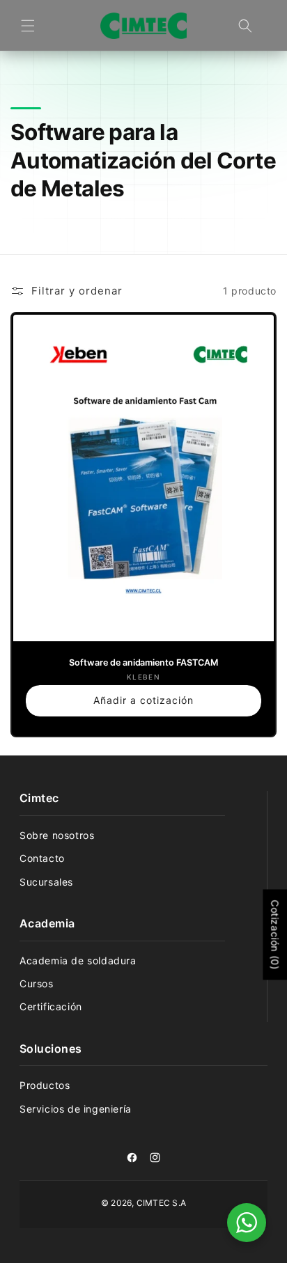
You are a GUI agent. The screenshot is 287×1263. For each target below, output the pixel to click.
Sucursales (46, 882)
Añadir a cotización (143, 699)
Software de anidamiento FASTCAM (143, 662)
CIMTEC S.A (161, 1203)
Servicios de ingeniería (76, 1109)
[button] (28, 25)
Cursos (37, 983)
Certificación (51, 1006)
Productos (45, 1085)
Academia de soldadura (78, 960)
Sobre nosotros (57, 835)
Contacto (42, 858)
